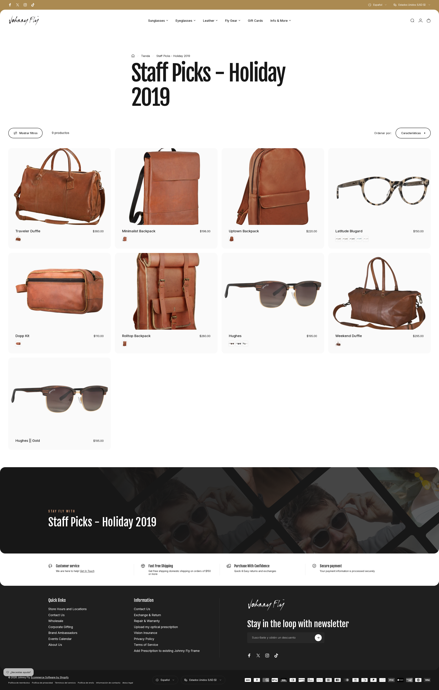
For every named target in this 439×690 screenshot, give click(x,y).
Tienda (145, 56)
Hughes (235, 336)
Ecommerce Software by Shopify (50, 677)
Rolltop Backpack (136, 336)
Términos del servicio (65, 683)
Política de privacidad (42, 683)
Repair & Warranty (147, 621)
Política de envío (86, 683)
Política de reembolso (19, 683)
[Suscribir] (318, 637)
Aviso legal (127, 683)
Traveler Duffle (27, 231)
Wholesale (55, 621)
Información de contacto (108, 683)
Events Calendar (60, 639)
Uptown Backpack (244, 231)
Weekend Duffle (348, 336)
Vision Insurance (145, 633)
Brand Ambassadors (62, 633)
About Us (55, 645)
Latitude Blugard (348, 231)
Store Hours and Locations (67, 609)
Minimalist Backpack (138, 231)
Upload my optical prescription (156, 627)
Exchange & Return (147, 615)
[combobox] (377, 5)
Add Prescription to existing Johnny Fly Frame (167, 651)
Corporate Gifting (60, 627)
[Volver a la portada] (133, 56)
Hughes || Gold (27, 441)
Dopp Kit (22, 336)
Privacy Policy (144, 639)
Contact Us (56, 615)
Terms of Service (146, 645)
